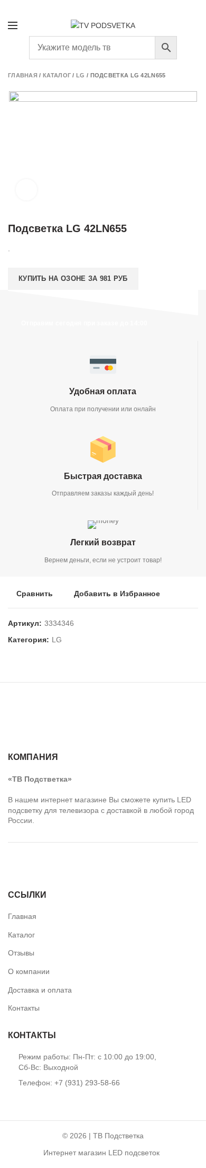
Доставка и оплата (40, 990)
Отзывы (21, 953)
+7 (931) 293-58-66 (36, 7)
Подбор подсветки (158, 7)
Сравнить (34, 593)
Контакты (24, 1008)
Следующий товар (193, 75)
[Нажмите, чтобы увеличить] (26, 189)
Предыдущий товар (171, 75)
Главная (23, 75)
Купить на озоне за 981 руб (73, 278)
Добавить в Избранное (117, 593)
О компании (29, 971)
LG (80, 75)
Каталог (57, 75)
